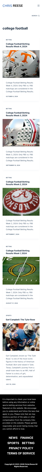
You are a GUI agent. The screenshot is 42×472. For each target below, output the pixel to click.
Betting (9, 40)
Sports (8, 315)
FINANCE (26, 437)
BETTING (28, 443)
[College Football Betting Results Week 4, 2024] (21, 64)
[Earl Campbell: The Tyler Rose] (21, 337)
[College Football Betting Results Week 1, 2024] (21, 271)
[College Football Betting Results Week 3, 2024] (21, 133)
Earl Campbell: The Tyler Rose (20, 319)
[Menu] (39, 6)
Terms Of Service (21, 453)
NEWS (13, 437)
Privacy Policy (21, 448)
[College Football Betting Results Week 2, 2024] (21, 202)
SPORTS (13, 443)
